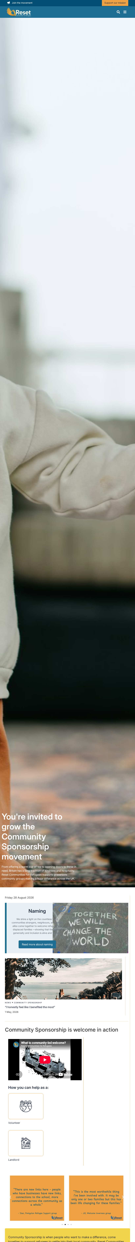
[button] (10, 1197)
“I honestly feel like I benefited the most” (30, 1007)
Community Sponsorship (28, 1003)
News (8, 1003)
